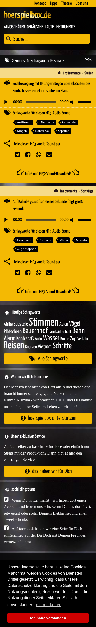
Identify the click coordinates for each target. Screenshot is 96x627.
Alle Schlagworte (53, 358)
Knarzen (31, 347)
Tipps (53, 3)
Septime (63, 131)
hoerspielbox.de (27, 15)
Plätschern (13, 331)
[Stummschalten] (72, 102)
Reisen (14, 345)
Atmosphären (14, 27)
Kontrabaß (42, 131)
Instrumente (65, 27)
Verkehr (82, 339)
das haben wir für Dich (52, 471)
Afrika (8, 324)
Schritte (62, 346)
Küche (64, 338)
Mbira (63, 240)
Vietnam (45, 346)
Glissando (69, 122)
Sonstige (87, 191)
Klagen (22, 131)
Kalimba (45, 240)
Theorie (66, 3)
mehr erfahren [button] (48, 604)
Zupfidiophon (26, 249)
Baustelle (21, 324)
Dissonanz (47, 122)
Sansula (81, 240)
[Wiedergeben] (5, 102)
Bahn (78, 331)
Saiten (88, 73)
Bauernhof (35, 331)
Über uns (82, 3)
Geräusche (35, 27)
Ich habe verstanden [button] (48, 618)
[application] (48, 102)
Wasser (51, 338)
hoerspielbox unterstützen (52, 418)
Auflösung (24, 122)
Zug (73, 338)
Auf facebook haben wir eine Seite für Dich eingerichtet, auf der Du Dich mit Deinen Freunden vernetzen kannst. (45, 535)
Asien (63, 324)
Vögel (74, 324)
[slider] (85, 101)
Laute (49, 27)
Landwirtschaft (60, 332)
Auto (38, 338)
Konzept (40, 3)
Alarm (9, 338)
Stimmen (43, 323)
